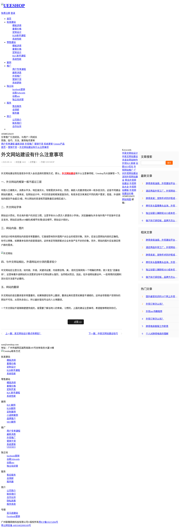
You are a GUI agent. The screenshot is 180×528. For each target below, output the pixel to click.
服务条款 (11, 504)
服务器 (15, 113)
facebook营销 (18, 89)
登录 (13, 13)
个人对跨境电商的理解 (155, 333)
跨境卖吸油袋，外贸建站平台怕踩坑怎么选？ (160, 183)
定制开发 (11, 389)
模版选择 (11, 382)
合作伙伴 (16, 126)
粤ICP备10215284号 (48, 522)
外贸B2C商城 (128, 163)
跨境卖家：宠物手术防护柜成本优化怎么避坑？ (160, 198)
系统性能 (16, 39)
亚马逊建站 (12, 513)
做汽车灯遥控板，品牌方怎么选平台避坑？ (160, 220)
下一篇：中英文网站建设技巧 (103, 333)
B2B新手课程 (19, 35)
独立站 (10, 86)
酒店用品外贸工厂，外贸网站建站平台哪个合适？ (160, 191)
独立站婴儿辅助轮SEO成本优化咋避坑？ (160, 213)
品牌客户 (11, 418)
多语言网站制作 (130, 160)
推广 (9, 66)
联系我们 (16, 123)
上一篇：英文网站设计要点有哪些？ (23, 333)
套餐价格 (16, 29)
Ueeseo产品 (59, 144)
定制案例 (11, 412)
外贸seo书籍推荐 (152, 311)
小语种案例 (12, 415)
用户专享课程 (19, 69)
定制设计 (16, 32)
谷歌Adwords (18, 93)
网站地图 (126, 199)
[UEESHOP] (13, 5)
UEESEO (11, 447)
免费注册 (5, 13)
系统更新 (16, 83)
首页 (9, 19)
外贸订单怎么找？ (153, 304)
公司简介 (16, 120)
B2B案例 (11, 408)
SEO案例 (11, 422)
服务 (9, 103)
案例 (9, 62)
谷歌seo (16, 96)
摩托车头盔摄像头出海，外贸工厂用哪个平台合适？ (160, 206)
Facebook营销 (13, 516)
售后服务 (16, 106)
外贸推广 (16, 76)
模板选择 (16, 25)
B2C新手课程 (19, 56)
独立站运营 (18, 99)
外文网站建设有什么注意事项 (34, 147)
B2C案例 (11, 405)
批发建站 (11, 22)
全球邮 (15, 109)
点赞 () (78, 322)
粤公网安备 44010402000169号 (16, 525)
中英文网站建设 (130, 156)
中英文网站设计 (130, 153)
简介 (9, 116)
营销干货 (16, 79)
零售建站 (11, 42)
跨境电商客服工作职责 (155, 326)
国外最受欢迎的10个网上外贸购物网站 (160, 296)
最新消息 (16, 72)
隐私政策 (11, 501)
